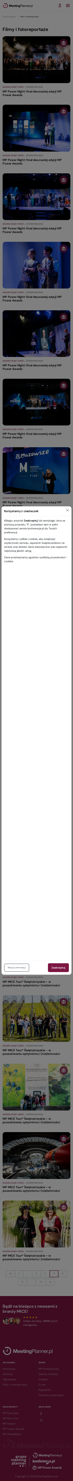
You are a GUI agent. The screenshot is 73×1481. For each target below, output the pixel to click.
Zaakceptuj (58, 967)
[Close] (67, 510)
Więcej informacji (17, 967)
